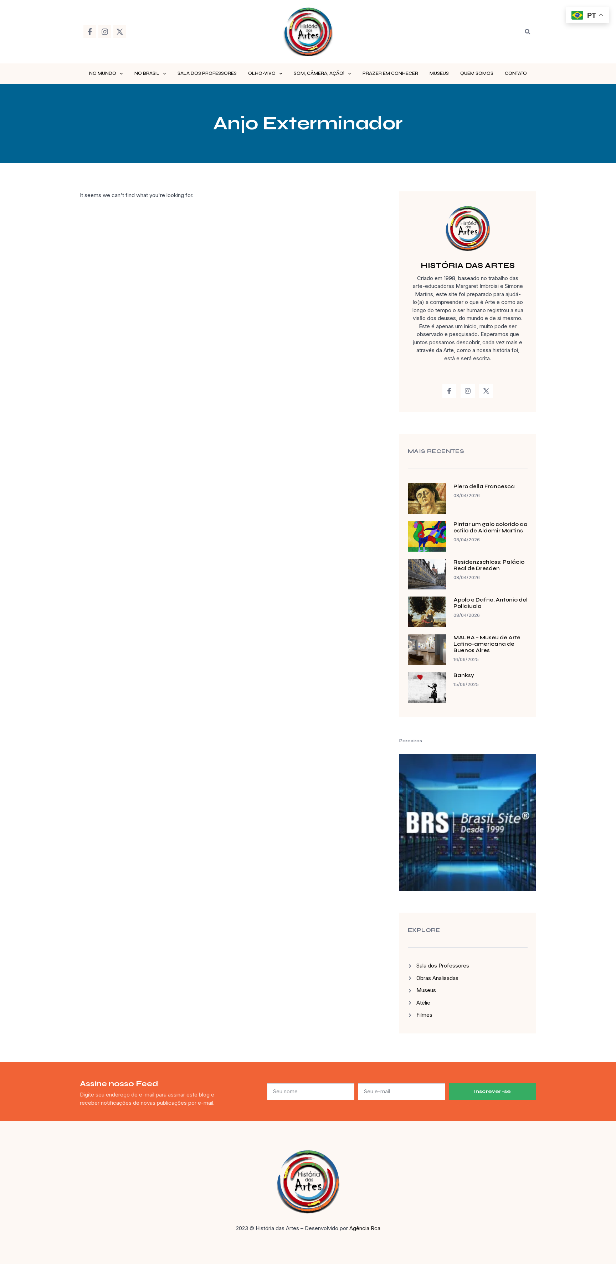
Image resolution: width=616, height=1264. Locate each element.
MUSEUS (439, 73)
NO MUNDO (102, 73)
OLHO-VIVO (262, 73)
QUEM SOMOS (476, 73)
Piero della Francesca (484, 486)
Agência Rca (364, 1228)
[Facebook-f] (89, 31)
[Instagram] (104, 31)
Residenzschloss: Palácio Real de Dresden (488, 565)
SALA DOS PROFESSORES (207, 73)
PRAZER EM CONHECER (390, 73)
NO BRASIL (146, 73)
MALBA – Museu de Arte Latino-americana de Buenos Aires (486, 644)
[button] (528, 32)
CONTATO (516, 73)
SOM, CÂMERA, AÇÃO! (319, 73)
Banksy (463, 675)
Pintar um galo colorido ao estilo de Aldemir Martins (490, 527)
